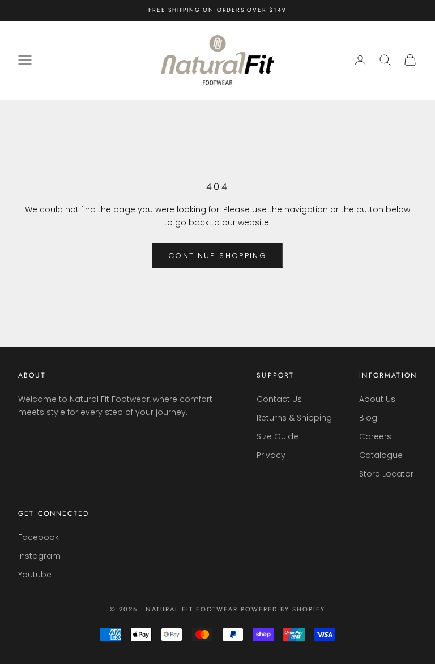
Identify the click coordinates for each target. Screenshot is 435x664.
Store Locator (386, 473)
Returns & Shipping (294, 417)
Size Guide (277, 436)
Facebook (38, 537)
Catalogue (381, 455)
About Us (377, 399)
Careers (375, 436)
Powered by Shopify (283, 609)
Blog (368, 417)
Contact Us (279, 399)
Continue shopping (217, 255)
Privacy (271, 455)
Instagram (39, 556)
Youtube (35, 574)
